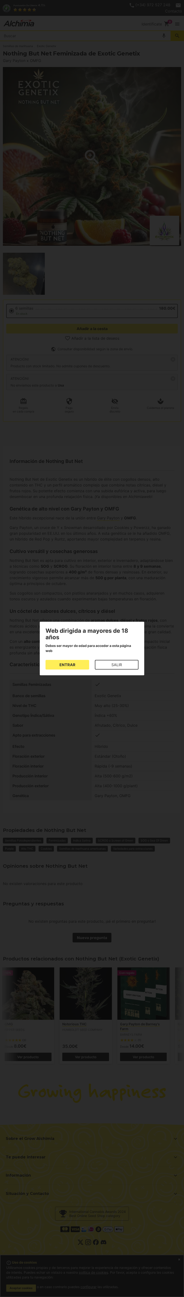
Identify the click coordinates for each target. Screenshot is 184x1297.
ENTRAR (67, 664)
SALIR (116, 664)
